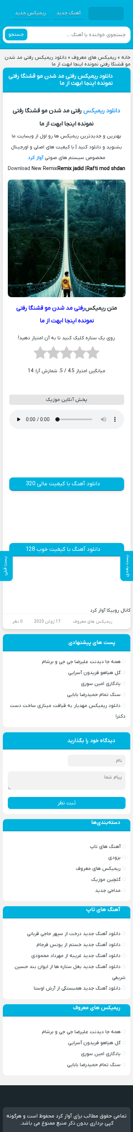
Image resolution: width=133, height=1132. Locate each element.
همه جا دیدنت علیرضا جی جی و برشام (81, 661)
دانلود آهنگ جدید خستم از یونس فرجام (79, 944)
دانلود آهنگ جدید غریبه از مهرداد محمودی (76, 955)
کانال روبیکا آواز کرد (110, 610)
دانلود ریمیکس (101, 111)
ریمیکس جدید (30, 13)
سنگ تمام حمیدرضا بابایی (94, 694)
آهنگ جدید (68, 13)
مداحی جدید (108, 890)
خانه (126, 57)
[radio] (92, 355)
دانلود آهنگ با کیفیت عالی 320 (63, 483)
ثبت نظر (66, 802)
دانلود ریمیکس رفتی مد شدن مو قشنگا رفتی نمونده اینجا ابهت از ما (61, 80)
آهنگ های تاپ (105, 846)
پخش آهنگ (118, 1098)
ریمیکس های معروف (94, 57)
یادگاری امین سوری (101, 683)
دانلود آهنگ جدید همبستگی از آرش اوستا (77, 988)
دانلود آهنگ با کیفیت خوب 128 (63, 549)
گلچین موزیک (106, 879)
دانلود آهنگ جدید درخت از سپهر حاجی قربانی (74, 933)
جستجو (16, 34)
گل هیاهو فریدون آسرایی (94, 672)
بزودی (114, 857)
